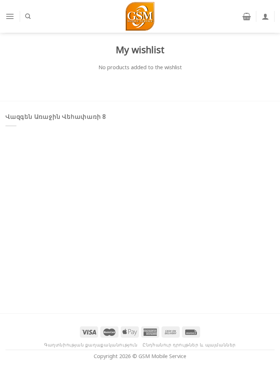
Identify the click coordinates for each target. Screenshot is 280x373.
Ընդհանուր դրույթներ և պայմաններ (189, 345)
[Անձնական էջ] (265, 16)
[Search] (28, 16)
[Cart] (246, 16)
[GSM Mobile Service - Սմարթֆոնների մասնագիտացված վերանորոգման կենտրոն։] (140, 16)
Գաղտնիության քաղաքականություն (91, 345)
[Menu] (9, 16)
